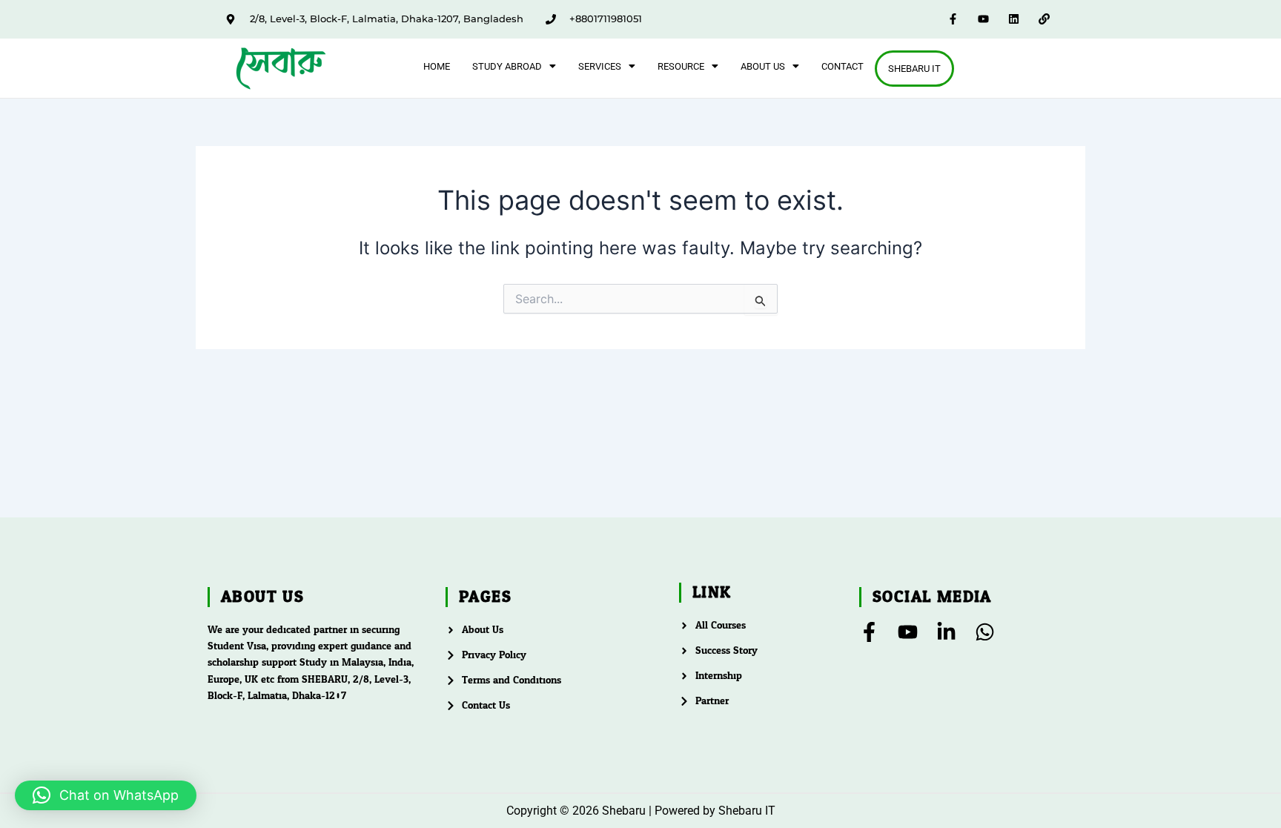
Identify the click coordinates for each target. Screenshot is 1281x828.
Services (599, 66)
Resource (681, 66)
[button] (514, 66)
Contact (842, 66)
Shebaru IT (914, 68)
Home (436, 66)
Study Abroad (507, 66)
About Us (763, 66)
